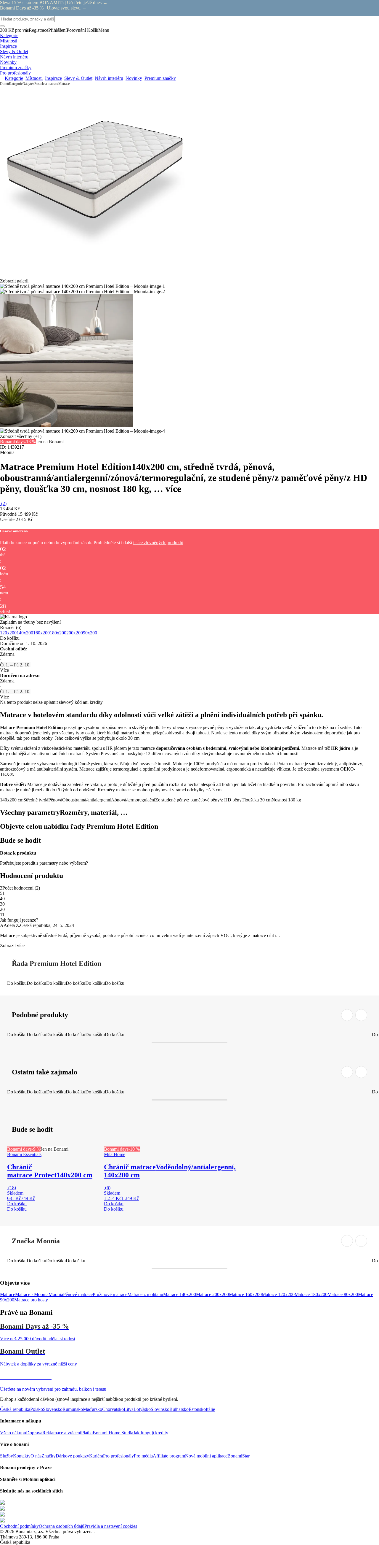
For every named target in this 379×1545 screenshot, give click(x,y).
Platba (87, 1432)
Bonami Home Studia (113, 1432)
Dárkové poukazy (72, 1455)
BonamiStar (238, 1455)
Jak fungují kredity (150, 1432)
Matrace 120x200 (278, 1294)
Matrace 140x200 (179, 1294)
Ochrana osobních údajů (61, 1526)
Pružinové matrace (110, 1294)
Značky (48, 1455)
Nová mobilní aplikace (206, 1455)
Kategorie (16, 84)
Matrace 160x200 (245, 1294)
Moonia (56, 1294)
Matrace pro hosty (31, 1299)
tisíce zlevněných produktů (158, 542)
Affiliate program (169, 1455)
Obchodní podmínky (19, 1526)
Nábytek (28, 84)
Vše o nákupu (13, 1432)
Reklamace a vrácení (61, 1432)
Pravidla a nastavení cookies (110, 1526)
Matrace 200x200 (212, 1294)
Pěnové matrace (78, 1294)
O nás (35, 1455)
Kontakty (21, 1455)
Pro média (143, 1455)
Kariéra (96, 1455)
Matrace (64, 84)
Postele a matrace (46, 84)
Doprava (34, 1432)
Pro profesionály (118, 1455)
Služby (6, 1455)
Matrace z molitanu (145, 1294)
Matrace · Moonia (32, 1294)
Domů (4, 84)
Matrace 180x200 (311, 1294)
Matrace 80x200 (342, 1294)
